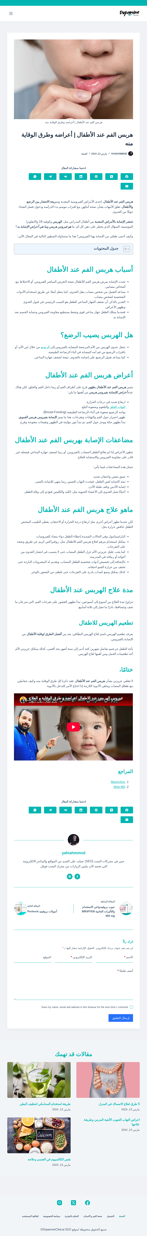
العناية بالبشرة (72, 1216)
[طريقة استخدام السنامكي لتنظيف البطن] (39, 1080)
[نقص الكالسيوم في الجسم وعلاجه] (39, 1135)
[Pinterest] (96, 176)
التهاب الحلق (117, 407)
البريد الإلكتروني (81, 957)
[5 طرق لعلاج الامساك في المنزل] (108, 1080)
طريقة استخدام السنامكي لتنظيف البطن (45, 1104)
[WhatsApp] (35, 176)
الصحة (84, 153)
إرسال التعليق (120, 1018)
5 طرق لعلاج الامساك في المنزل (119, 1104)
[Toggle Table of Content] (124, 249)
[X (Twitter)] (111, 176)
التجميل (110, 1216)
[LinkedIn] (81, 176)
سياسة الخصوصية (51, 1216)
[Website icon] (70, 876)
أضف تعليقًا (125, 970)
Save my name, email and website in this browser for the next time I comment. (84, 1007)
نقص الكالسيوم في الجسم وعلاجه (49, 1159)
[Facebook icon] (77, 876)
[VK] (65, 176)
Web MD (119, 787)
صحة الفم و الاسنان (92, 1216)
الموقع (47, 957)
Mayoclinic (118, 782)
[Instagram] (59, 1202)
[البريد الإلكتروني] (127, 186)
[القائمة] (11, 13)
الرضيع (45, 347)
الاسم (128, 957)
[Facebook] (127, 176)
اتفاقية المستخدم (30, 1216)
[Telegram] (50, 176)
